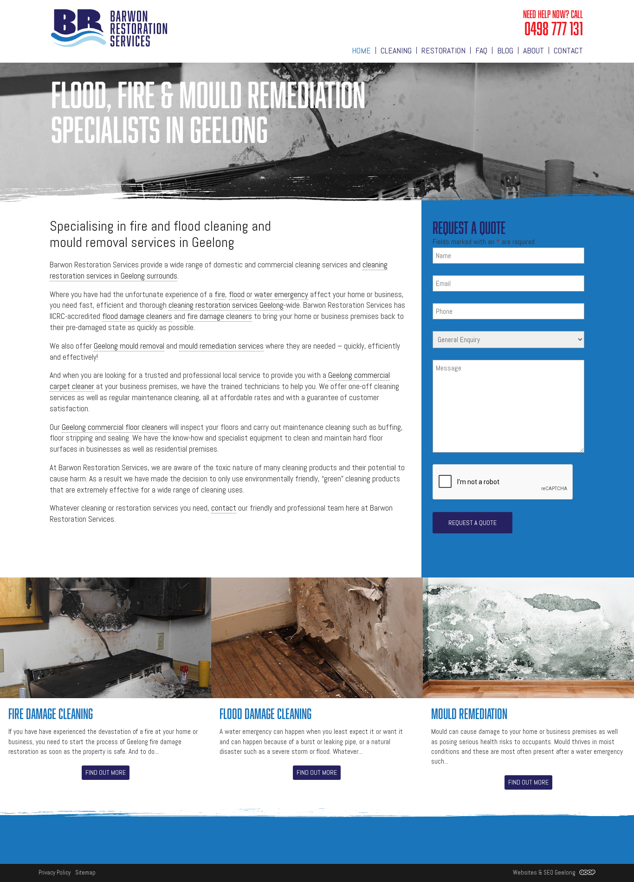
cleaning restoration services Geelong (226, 305)
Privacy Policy (55, 872)
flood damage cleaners (137, 316)
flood (237, 294)
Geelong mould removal (129, 346)
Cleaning (396, 50)
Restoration (443, 50)
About (533, 50)
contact (223, 508)
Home (361, 50)
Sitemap (85, 872)
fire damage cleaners (219, 316)
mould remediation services (221, 346)
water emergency (281, 294)
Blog (505, 50)
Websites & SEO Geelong (545, 872)
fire (219, 294)
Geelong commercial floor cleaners (115, 427)
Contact (568, 50)
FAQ (481, 50)
